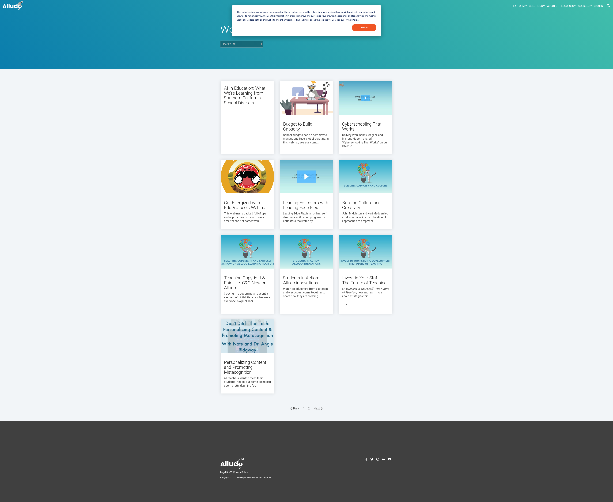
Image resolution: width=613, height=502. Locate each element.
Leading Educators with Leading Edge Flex (305, 205)
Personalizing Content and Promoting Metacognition (245, 367)
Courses (584, 5)
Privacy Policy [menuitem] (240, 472)
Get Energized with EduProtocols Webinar (245, 205)
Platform (518, 5)
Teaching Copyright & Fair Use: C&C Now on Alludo (245, 282)
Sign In (598, 5)
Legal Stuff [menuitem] (226, 472)
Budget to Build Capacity (297, 126)
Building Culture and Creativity (361, 205)
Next (317, 408)
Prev (296, 408)
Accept (364, 27)
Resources (567, 5)
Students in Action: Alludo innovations (301, 280)
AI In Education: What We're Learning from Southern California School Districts (244, 95)
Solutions (536, 5)
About (551, 5)
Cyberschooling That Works (362, 126)
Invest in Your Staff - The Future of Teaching (364, 280)
